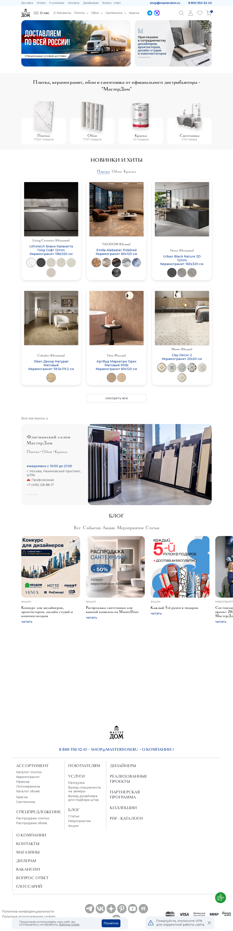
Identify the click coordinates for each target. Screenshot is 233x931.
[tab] (103, 171)
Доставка (27, 2)
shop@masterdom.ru (165, 3)
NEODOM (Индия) (116, 244)
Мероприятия (79, 821)
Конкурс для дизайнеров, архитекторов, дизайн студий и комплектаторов (47, 611)
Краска (141, 135)
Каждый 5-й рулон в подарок (174, 607)
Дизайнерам (91, 2)
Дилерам (26, 860)
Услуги (76, 776)
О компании (56, 2)
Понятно (111, 923)
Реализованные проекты (128, 779)
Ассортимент (32, 765)
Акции (26, 601)
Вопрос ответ (32, 877)
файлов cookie (69, 924)
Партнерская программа (125, 794)
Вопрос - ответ (111, 2)
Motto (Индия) (181, 349)
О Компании (31, 835)
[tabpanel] (116, 291)
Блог (73, 809)
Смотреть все (116, 398)
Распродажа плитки (32, 818)
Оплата (41, 2)
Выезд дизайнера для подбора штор (83, 798)
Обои (92, 135)
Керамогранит (28, 777)
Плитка (43, 135)
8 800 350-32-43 (200, 3)
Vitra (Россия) (116, 355)
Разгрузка (76, 783)
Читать (26, 622)
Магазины (28, 852)
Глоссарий (29, 886)
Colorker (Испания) (51, 355)
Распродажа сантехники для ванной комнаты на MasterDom (112, 609)
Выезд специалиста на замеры (84, 789)
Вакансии (28, 869)
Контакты (73, 2)
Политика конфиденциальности (28, 911)
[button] (193, 464)
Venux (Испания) (182, 250)
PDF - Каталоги (126, 818)
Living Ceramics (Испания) (51, 240)
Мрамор (23, 782)
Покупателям (84, 765)
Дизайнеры (123, 765)
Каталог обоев (28, 791)
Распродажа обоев (31, 823)
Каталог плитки (29, 772)
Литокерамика (28, 786)
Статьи (73, 816)
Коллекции (123, 807)
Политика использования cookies (28, 917)
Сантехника (189, 135)
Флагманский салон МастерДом (49, 440)
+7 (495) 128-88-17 (40, 485)
